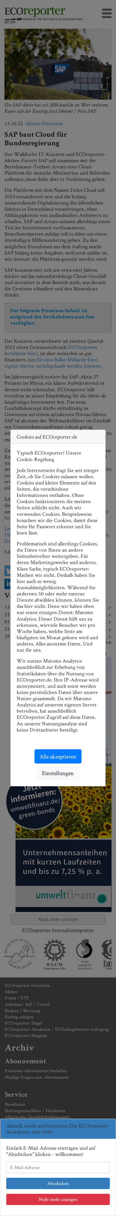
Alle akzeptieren (58, 756)
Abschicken (58, 1183)
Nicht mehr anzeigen (58, 1199)
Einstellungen (58, 773)
